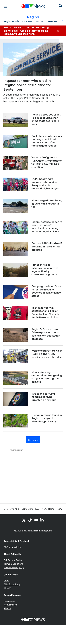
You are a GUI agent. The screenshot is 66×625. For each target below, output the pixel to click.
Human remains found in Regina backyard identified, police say (46, 418)
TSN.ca (7, 588)
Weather (52, 21)
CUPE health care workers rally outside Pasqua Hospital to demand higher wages (45, 184)
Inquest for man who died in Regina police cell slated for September (27, 85)
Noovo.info (9, 601)
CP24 (6, 580)
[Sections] (5, 6)
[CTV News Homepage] (33, 6)
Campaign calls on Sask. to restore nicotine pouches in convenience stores (46, 291)
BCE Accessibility (12, 547)
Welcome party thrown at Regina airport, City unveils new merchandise (46, 354)
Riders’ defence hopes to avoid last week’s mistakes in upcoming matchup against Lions (46, 227)
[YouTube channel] (36, 520)
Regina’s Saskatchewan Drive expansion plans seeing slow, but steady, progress (46, 334)
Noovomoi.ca (10, 604)
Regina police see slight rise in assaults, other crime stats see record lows (45, 119)
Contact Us (27, 508)
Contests (27, 21)
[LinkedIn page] (42, 520)
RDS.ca (7, 608)
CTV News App (11, 508)
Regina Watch (11, 21)
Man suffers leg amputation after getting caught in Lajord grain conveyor (46, 377)
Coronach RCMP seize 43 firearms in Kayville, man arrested (46, 246)
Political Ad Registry (14, 567)
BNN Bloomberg (12, 584)
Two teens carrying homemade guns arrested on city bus (43, 397)
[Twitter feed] (24, 520)
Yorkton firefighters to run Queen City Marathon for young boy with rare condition (46, 162)
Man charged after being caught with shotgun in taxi (46, 203)
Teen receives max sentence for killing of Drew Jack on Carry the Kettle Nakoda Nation (45, 312)
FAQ (37, 508)
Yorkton (40, 21)
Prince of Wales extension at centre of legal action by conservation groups (44, 269)
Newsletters (48, 508)
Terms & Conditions (13, 563)
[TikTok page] (30, 520)
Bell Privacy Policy (13, 560)
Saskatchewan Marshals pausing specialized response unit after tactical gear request (46, 141)
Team (59, 508)
